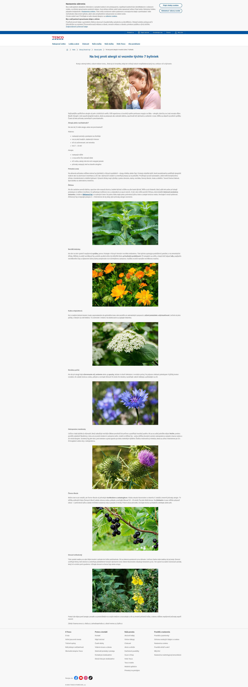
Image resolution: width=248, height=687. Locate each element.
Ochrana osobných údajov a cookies (166, 639)
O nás (67, 635)
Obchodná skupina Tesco (74, 651)
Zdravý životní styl (84, 49)
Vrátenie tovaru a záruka (103, 647)
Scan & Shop (129, 655)
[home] (67, 49)
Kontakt (97, 635)
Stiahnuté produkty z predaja (105, 651)
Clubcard (128, 643)
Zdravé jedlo (98, 49)
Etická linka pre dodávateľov (104, 659)
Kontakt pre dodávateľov (103, 655)
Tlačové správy (70, 643)
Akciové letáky (130, 635)
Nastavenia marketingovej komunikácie (167, 655)
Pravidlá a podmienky (161, 635)
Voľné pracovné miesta (73, 639)
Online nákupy (130, 639)
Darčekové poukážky (132, 651)
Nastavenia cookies (88, 11)
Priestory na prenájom (132, 670)
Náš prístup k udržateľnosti (74, 647)
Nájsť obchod (99, 639)
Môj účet (157, 651)
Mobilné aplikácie (131, 666)
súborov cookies (111, 16)
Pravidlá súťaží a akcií (161, 647)
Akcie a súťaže (130, 647)
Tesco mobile (129, 663)
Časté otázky (99, 643)
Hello (73, 49)
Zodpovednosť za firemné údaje (77, 27)
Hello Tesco (129, 659)
